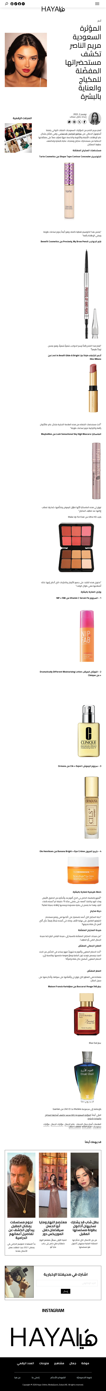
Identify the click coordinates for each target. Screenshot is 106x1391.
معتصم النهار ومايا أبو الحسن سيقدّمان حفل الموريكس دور (53, 1228)
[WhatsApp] (69, 122)
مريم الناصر (87, 1127)
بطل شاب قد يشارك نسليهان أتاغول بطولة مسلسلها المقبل (85, 1228)
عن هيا (17, 1377)
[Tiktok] (15, 3)
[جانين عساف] (94, 118)
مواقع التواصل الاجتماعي (69, 134)
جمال (72, 1363)
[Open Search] (6, 3)
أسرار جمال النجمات (84, 1124)
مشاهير (59, 1363)
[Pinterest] (74, 122)
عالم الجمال (70, 1124)
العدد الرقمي (25, 1363)
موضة (85, 1363)
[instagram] (23, 3)
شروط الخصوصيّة (84, 1377)
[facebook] (19, 3)
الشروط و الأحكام (58, 1377)
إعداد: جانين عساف (78, 117)
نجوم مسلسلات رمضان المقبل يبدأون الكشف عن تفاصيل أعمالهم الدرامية (21, 1230)
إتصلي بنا (36, 1377)
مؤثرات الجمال (57, 1124)
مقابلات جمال (75, 1127)
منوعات (44, 1363)
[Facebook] (84, 122)
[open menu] (86, 4)
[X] (12, 3)
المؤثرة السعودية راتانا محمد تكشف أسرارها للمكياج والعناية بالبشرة (73, 1117)
